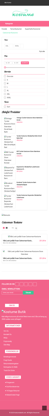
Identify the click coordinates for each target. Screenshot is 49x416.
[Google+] (26, 284)
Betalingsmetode (10, 357)
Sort (8, 107)
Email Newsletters (11, 289)
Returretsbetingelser (11, 364)
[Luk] (41, 410)
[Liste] (6, 227)
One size (10, 76)
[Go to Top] (44, 408)
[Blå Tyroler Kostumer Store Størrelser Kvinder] (9, 157)
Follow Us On (8, 284)
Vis (13, 228)
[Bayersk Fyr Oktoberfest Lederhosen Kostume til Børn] (9, 173)
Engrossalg (8, 341)
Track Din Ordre (9, 370)
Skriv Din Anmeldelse (9, 243)
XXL (8, 94)
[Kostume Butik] (24, 13)
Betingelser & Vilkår (11, 367)
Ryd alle (42, 51)
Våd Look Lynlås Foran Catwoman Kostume (18, 241)
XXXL (9, 98)
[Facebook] (17, 284)
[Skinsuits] (6, 215)
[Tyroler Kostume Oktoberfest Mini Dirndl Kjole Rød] (9, 142)
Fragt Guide (8, 360)
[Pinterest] (35, 284)
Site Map (7, 345)
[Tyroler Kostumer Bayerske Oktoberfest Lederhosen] (9, 201)
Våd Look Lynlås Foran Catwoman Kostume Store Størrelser (24, 258)
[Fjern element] (11, 46)
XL (8, 90)
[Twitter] (21, 284)
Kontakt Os (8, 334)
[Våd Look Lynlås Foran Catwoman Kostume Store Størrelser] (24, 253)
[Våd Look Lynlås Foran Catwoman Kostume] (24, 236)
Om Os (6, 331)
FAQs (5, 338)
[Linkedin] (30, 284)
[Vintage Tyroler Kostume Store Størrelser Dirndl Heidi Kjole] (9, 125)
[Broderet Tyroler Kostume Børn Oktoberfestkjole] (9, 187)
